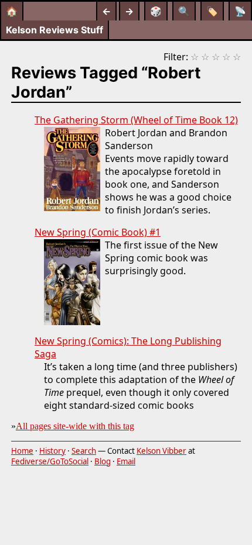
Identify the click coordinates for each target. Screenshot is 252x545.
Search (83, 451)
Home (22, 451)
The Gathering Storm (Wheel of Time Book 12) (136, 119)
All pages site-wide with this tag (75, 426)
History (52, 451)
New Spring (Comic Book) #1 (98, 232)
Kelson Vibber (161, 451)
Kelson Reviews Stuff (54, 30)
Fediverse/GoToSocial (49, 461)
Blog (102, 461)
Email (126, 461)
